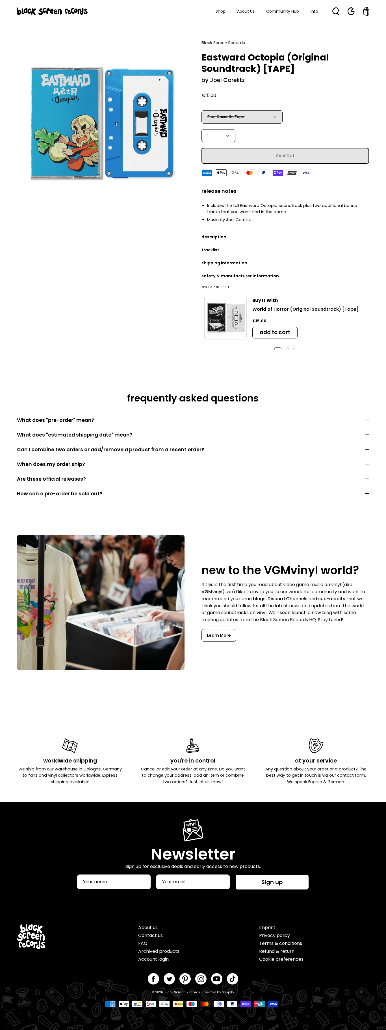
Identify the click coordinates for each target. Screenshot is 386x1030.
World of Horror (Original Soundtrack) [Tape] (305, 309)
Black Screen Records (182, 992)
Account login (153, 959)
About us (148, 927)
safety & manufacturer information (240, 276)
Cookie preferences (281, 959)
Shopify (228, 992)
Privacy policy (274, 935)
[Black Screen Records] (52, 11)
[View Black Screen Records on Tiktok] (232, 978)
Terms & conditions (280, 943)
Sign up (272, 882)
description (213, 237)
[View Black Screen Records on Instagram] (201, 978)
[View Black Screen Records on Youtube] (216, 978)
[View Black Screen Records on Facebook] (153, 978)
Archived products (158, 951)
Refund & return (276, 951)
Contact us (150, 935)
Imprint (267, 927)
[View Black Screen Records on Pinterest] (185, 978)
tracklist (210, 250)
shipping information (224, 263)
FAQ (143, 943)
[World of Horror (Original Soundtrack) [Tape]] (225, 318)
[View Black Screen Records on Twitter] (169, 978)
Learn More (219, 635)
